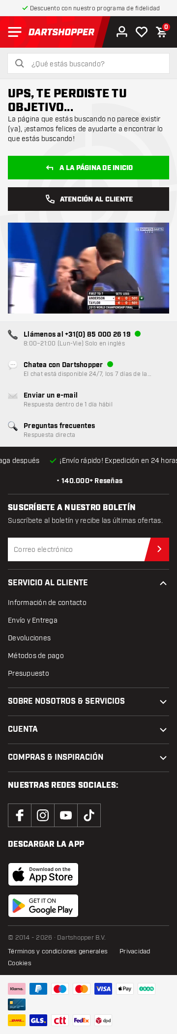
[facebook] (19, 815)
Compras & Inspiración (55, 757)
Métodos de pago (36, 656)
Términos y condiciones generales (58, 951)
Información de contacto (47, 603)
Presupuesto (28, 673)
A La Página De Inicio (96, 168)
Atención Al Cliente (96, 199)
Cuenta (23, 729)
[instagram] (43, 815)
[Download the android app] (43, 906)
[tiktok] (89, 815)
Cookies (19, 963)
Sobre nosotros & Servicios (66, 701)
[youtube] (66, 815)
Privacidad (134, 951)
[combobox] (94, 64)
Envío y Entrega (33, 620)
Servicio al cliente (48, 583)
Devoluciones (29, 638)
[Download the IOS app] (43, 874)
